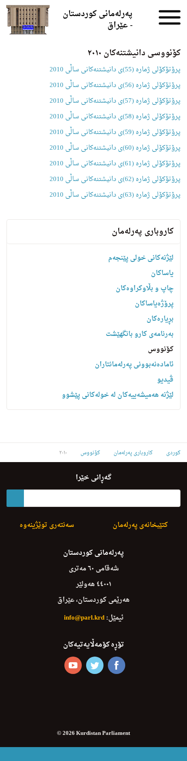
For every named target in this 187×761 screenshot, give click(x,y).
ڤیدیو (165, 380)
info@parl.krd (84, 618)
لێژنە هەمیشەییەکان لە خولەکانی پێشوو (118, 395)
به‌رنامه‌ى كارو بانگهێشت (140, 334)
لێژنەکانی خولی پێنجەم (141, 258)
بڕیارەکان (160, 319)
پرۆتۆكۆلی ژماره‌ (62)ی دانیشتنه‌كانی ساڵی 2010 (115, 179)
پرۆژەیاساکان (154, 304)
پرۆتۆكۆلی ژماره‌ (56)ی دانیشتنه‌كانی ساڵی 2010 (115, 85)
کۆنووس (161, 349)
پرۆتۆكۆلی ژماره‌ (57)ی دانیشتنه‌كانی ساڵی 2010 (115, 101)
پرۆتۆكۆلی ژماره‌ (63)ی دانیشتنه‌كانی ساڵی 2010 (115, 195)
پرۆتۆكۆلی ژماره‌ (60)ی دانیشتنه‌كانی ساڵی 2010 (115, 148)
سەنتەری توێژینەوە (47, 525)
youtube (73, 665)
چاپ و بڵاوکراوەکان (145, 288)
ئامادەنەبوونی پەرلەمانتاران (134, 365)
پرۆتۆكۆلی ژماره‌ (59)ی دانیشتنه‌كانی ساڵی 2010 (115, 132)
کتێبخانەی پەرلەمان (140, 525)
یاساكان (162, 273)
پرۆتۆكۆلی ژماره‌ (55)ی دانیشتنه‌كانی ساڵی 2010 (115, 70)
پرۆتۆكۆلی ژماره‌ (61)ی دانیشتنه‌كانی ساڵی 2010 (115, 164)
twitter (95, 665)
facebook (116, 665)
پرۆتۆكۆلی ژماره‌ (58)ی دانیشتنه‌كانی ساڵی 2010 (115, 117)
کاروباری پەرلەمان (143, 231)
